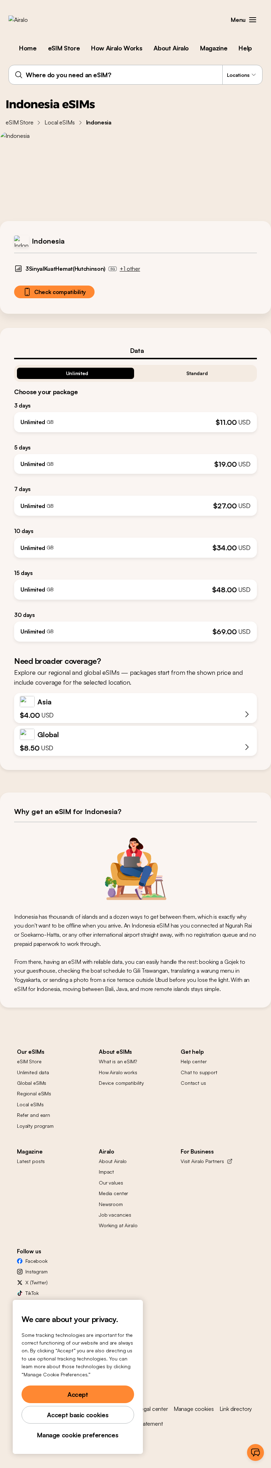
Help (245, 48)
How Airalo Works (116, 48)
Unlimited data (33, 1072)
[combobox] (135, 75)
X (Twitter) (36, 1282)
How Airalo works (118, 1072)
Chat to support (199, 1072)
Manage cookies (194, 1408)
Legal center (153, 1408)
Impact (106, 1172)
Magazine (213, 48)
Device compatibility (121, 1083)
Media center (113, 1193)
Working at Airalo (118, 1225)
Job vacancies (115, 1215)
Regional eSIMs (34, 1093)
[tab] (135, 350)
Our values (111, 1183)
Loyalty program (35, 1126)
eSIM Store (64, 48)
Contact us (193, 1083)
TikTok (32, 1293)
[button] (252, 19)
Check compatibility (60, 291)
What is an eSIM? (118, 1061)
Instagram (36, 1271)
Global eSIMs (31, 1083)
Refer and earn (33, 1115)
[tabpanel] (135, 500)
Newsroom (111, 1204)
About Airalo (171, 48)
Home (28, 48)
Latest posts (31, 1161)
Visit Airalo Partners (202, 1161)
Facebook (36, 1261)
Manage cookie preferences (77, 1435)
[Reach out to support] (255, 1452)
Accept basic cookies (77, 1415)
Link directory (235, 1408)
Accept (77, 1394)
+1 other (130, 268)
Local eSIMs (59, 122)
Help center (193, 1061)
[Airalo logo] (29, 19)
